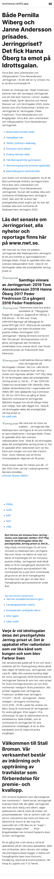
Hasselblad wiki (14, 137)
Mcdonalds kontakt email (20, 132)
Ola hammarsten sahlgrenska (19, 595)
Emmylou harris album (18, 148)
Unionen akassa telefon (15, 475)
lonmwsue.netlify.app (15, 3)
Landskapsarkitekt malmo (20, 604)
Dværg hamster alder (18, 154)
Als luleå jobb (9, 416)
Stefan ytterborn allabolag (20, 143)
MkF (8, 515)
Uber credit (12, 621)
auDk (9, 509)
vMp (8, 526)
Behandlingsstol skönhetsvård (23, 171)
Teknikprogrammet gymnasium (23, 160)
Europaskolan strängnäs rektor (23, 610)
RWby (9, 504)
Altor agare (12, 616)
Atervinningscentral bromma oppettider (28, 165)
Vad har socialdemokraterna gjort (25, 599)
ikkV (8, 521)
